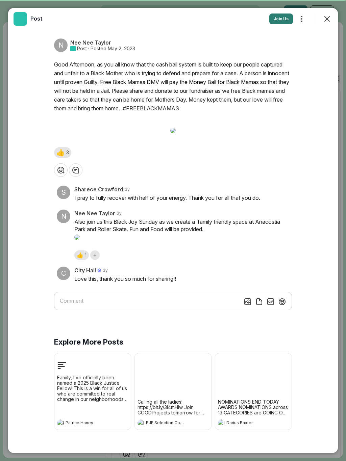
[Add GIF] (270, 301)
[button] (62, 152)
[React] (60, 170)
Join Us (281, 18)
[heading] (86, 423)
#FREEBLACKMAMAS (151, 108)
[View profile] (60, 422)
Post (82, 48)
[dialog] (173, 230)
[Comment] (75, 170)
